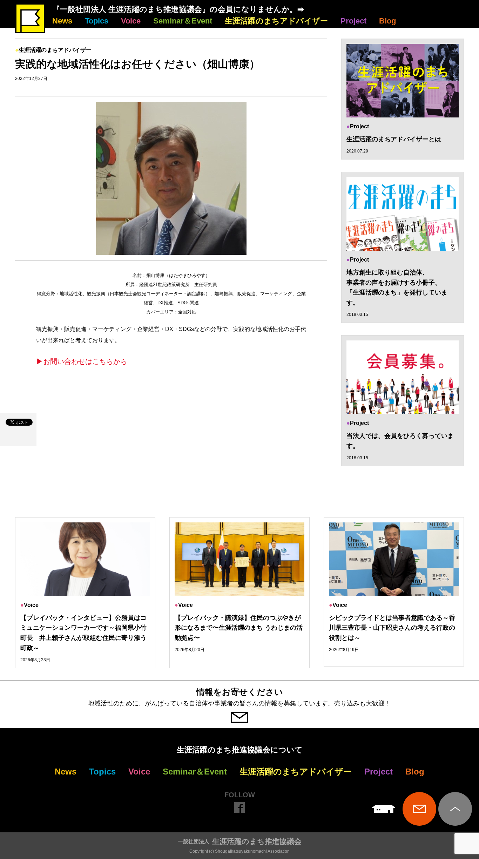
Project (353, 20)
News (62, 20)
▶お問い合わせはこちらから (81, 361)
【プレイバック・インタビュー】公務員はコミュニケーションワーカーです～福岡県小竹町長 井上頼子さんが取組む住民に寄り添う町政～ (83, 632)
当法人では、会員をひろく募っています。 (400, 440)
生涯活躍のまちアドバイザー (276, 20)
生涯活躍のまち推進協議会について (240, 749)
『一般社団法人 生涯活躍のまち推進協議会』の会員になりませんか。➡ (178, 9)
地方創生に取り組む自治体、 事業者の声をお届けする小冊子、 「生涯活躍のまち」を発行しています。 (396, 287)
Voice (131, 20)
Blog (387, 20)
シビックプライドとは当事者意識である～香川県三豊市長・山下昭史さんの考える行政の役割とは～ (392, 628)
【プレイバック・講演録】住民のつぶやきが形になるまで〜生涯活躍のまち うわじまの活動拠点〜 (239, 628)
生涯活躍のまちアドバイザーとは (393, 139)
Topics (96, 20)
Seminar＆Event (182, 20)
